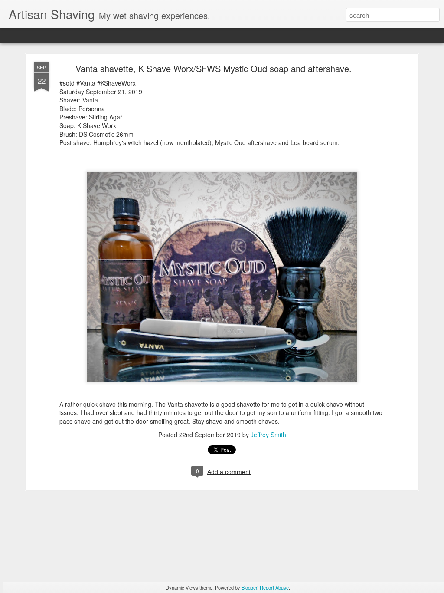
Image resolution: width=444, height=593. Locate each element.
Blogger (249, 587)
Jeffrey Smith (268, 434)
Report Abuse (274, 587)
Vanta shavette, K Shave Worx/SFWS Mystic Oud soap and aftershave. (213, 68)
